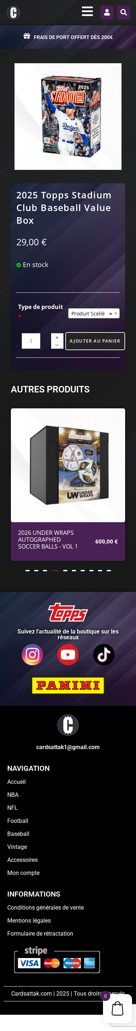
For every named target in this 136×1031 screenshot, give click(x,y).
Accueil (16, 781)
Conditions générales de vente (45, 907)
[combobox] (94, 313)
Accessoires (22, 859)
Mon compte (23, 872)
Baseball (18, 833)
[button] (27, 570)
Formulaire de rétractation (40, 933)
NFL (12, 807)
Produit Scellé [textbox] (91, 313)
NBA (12, 794)
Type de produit (40, 312)
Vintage (17, 846)
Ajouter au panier (95, 341)
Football (17, 820)
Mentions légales (29, 920)
